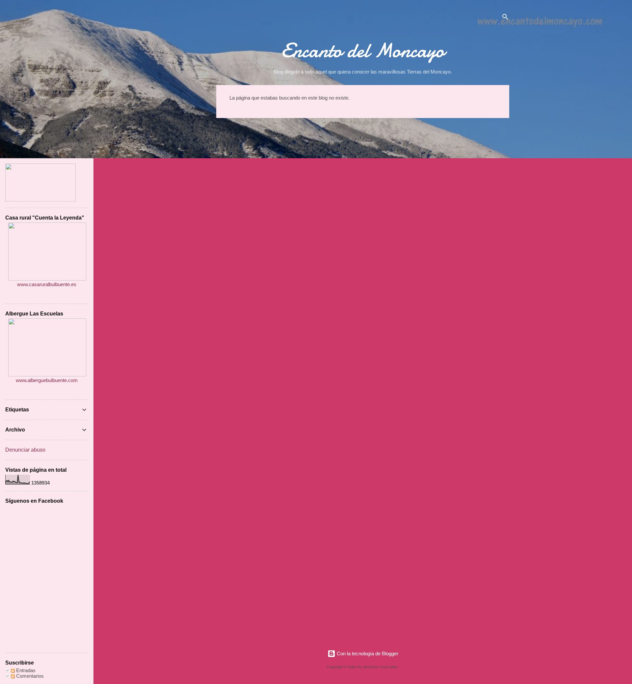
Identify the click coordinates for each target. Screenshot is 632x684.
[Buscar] (505, 18)
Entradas (25, 670)
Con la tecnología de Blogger (366, 653)
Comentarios (29, 676)
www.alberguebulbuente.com (47, 380)
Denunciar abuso (25, 450)
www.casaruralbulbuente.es (46, 284)
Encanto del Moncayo (362, 50)
